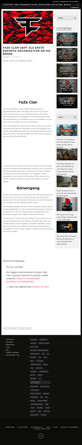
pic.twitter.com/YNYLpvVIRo (20, 281)
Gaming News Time (12, 355)
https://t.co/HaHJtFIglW (28, 278)
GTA (40, 357)
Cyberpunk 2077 (35, 353)
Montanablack (44, 371)
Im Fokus (12, 60)
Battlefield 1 (43, 339)
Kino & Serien (45, 4)
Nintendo (33, 378)
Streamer (40, 407)
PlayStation (34, 386)
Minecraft (34, 371)
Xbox (39, 411)
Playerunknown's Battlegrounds (36, 382)
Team (8, 347)
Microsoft (39, 368)
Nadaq (29, 328)
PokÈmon (46, 393)
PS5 (46, 397)
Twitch (47, 407)
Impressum (10, 339)
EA (48, 353)
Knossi (45, 364)
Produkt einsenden (12, 352)
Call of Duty (34, 346)
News (17, 4)
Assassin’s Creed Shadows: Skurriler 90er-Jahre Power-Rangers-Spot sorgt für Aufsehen (67, 38)
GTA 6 (32, 360)
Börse (5, 328)
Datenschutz (10, 344)
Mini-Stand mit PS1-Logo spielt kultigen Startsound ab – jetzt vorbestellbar (67, 85)
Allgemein (6, 60)
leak (32, 368)
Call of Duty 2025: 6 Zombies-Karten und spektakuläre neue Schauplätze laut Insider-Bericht (67, 100)
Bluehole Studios (44, 343)
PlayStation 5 (35, 390)
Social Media (58, 4)
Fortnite (33, 357)
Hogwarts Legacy (36, 364)
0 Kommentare (22, 60)
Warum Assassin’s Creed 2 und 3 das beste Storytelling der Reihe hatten (67, 69)
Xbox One (46, 411)
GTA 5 (45, 357)
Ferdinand (6, 57)
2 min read (29, 60)
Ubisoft (33, 411)
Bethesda (33, 343)
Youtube (43, 414)
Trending (75, 7)
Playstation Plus (36, 393)
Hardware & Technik (29, 4)
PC (39, 378)
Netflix (33, 375)
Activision (34, 339)
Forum (68, 4)
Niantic (40, 375)
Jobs (7, 350)
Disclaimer (9, 342)
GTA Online (40, 360)
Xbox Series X (34, 414)
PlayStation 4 (45, 386)
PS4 (42, 397)
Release (33, 400)
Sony (47, 404)
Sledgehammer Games (37, 404)
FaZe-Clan (22, 328)
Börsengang (13, 328)
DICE (43, 353)
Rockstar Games (42, 400)
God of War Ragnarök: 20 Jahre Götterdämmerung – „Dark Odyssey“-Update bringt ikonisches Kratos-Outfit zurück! (67, 54)
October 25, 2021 (40, 286)
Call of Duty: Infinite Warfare (39, 350)
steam (32, 407)
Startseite (9, 4)
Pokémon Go (34, 397)
